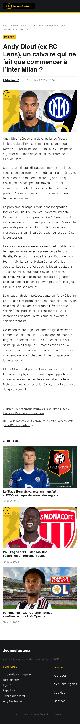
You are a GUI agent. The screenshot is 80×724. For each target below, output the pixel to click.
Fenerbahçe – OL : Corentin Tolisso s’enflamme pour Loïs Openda (27, 614)
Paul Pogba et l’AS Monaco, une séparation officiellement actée (25, 554)
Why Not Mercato (13, 701)
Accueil (7, 25)
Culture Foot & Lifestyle (17, 674)
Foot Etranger (11, 679)
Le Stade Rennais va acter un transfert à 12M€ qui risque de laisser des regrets (30, 493)
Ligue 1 (7, 685)
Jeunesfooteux (16, 650)
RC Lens (9, 37)
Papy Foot (9, 690)
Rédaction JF (11, 80)
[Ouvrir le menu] (75, 6)
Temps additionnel (14, 695)
